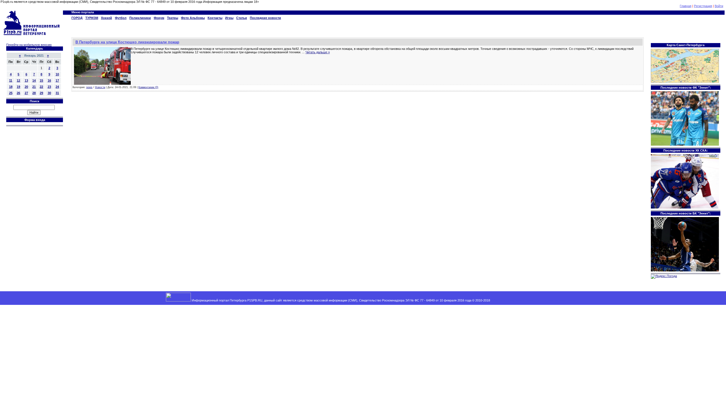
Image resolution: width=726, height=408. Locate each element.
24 (57, 86)
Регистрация (703, 6)
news (89, 87)
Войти (719, 6)
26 (18, 93)
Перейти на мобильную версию (29, 44)
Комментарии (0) (148, 87)
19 (18, 86)
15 (41, 80)
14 (34, 80)
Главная (685, 6)
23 (49, 86)
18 (10, 86)
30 (49, 93)
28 (34, 93)
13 (26, 80)
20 (26, 86)
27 (26, 93)
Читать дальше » (317, 52)
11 (10, 80)
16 (49, 80)
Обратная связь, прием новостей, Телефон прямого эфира (534, 300)
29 (41, 93)
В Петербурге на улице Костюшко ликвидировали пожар (127, 42)
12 (18, 80)
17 (57, 80)
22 (41, 86)
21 (34, 86)
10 (57, 74)
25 (10, 93)
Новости (100, 87)
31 (57, 93)
